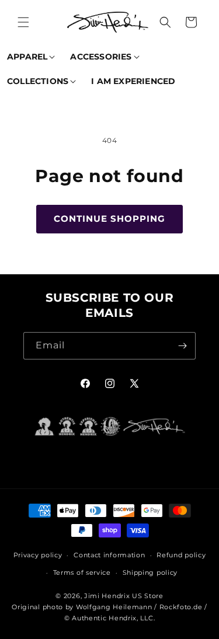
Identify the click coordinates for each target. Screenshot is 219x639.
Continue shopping (109, 218)
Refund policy (181, 555)
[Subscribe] (182, 345)
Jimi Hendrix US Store (124, 596)
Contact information (109, 555)
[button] (23, 22)
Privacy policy (37, 555)
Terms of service (82, 572)
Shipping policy (150, 572)
